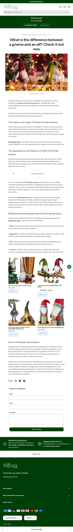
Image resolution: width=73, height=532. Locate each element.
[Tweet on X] (16, 381)
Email (11, 403)
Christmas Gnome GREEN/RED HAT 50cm (50, 286)
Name (11, 394)
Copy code (45, 25)
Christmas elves (14, 142)
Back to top (36, 454)
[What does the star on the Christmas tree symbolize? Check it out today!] (70, 529)
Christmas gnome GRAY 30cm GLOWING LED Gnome (18, 328)
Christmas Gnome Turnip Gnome (19, 285)
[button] (69, 266)
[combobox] (36, 12)
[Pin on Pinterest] (24, 381)
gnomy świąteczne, (30, 35)
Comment (12, 412)
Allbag (9, 524)
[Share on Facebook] (20, 381)
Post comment (36, 429)
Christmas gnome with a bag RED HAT (51, 327)
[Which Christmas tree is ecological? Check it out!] (3, 529)
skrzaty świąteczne (43, 35)
